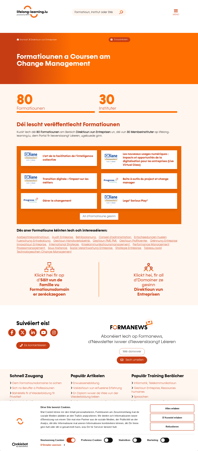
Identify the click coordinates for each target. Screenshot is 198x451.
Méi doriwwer (132, 351)
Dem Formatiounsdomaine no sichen (37, 383)
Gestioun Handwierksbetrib (72, 240)
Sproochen (141, 396)
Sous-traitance (58, 248)
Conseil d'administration (115, 237)
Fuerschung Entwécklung (34, 240)
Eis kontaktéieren (34, 345)
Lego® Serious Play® (135, 200)
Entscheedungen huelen (150, 237)
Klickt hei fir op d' (49, 284)
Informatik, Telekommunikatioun (155, 383)
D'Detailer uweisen (51, 445)
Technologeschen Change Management (44, 251)
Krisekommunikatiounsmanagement (106, 244)
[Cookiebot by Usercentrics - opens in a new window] (20, 445)
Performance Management (151, 244)
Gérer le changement (57, 200)
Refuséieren (172, 426)
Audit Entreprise (63, 237)
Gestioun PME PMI (105, 240)
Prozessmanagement (31, 248)
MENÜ (176, 14)
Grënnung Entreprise (163, 240)
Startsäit (24, 40)
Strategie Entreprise (128, 248)
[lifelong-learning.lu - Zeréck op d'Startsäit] (32, 12)
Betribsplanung (86, 237)
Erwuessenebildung (86, 383)
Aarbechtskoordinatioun (33, 237)
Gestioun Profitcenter (133, 240)
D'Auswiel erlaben (172, 417)
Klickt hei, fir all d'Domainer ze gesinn (149, 284)
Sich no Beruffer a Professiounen (33, 388)
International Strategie (64, 244)
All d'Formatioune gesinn (99, 216)
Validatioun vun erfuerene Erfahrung (97, 388)
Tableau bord (153, 248)
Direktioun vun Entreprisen (43, 40)
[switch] (108, 440)
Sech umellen (133, 360)
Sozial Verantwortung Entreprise (91, 248)
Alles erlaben (172, 408)
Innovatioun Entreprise (32, 244)
